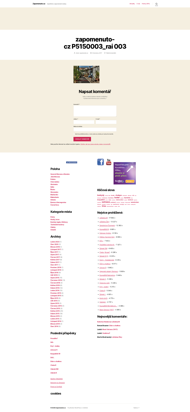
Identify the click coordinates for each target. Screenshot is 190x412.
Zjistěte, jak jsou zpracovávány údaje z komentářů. (95, 144)
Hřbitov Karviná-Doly (107, 237)
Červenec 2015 (56, 306)
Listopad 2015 (55, 296)
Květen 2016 (55, 285)
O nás (138, 3)
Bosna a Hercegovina (58, 202)
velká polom (133, 204)
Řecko (52, 189)
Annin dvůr (103, 298)
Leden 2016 (54, 290)
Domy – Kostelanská (106, 260)
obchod (130, 200)
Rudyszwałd (127, 202)
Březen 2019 (55, 247)
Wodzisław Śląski (110, 206)
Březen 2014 (55, 324)
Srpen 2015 (54, 303)
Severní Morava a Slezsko (60, 174)
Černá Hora (54, 205)
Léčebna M (103, 218)
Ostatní (53, 230)
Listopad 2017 (55, 249)
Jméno (75, 119)
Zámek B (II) (103, 256)
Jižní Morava (55, 177)
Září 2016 (54, 275)
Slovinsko (54, 184)
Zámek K (53, 373)
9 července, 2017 (97, 53)
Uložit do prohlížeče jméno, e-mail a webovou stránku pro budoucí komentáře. (94, 134)
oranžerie (99, 202)
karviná (127, 198)
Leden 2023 (54, 242)
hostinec (111, 198)
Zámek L (102, 294)
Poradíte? (54, 338)
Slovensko (54, 192)
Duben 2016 (54, 288)
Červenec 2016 (56, 280)
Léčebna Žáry (104, 222)
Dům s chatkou (56, 361)
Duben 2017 (54, 262)
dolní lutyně (124, 195)
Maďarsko (54, 195)
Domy (52, 217)
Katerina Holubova (104, 322)
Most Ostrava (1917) (106, 310)
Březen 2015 (55, 316)
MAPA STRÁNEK (56, 379)
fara (135, 195)
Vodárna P (106, 333)
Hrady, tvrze (54, 219)
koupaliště (101, 200)
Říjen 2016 (54, 273)
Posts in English (56, 387)
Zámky (53, 227)
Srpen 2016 (54, 278)
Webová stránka (77, 126)
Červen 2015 (55, 308)
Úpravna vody (104, 283)
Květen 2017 (55, 260)
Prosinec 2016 (55, 267)
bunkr (113, 195)
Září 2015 (54, 301)
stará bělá (104, 204)
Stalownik (99, 204)
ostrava (106, 202)
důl (133, 195)
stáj (111, 204)
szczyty (122, 204)
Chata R (53, 365)
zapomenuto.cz (84, 53)
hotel (116, 197)
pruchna (118, 202)
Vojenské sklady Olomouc (108, 271)
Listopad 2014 (55, 321)
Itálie (52, 187)
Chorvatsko (54, 182)
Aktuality (132, 3)
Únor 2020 (54, 244)
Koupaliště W (55, 354)
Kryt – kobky (55, 346)
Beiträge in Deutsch (57, 383)
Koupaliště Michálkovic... (108, 306)
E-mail (98, 119)
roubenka (122, 202)
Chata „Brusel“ (104, 252)
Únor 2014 (54, 326)
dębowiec (130, 195)
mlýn (110, 199)
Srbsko (53, 200)
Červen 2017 (55, 257)
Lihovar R (53, 350)
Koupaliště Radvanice (107, 275)
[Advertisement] (95, 18)
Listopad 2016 (55, 270)
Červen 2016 (55, 283)
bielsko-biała (107, 195)
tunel (126, 204)
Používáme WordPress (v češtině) (78, 408)
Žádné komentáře (111, 53)
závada (115, 206)
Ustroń (128, 204)
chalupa (118, 195)
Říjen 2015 (54, 298)
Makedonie (54, 197)
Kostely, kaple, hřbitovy (59, 222)
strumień (108, 204)
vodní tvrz (99, 206)
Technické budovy (57, 225)
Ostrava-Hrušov (105, 233)
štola (119, 206)
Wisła (104, 206)
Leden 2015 (54, 319)
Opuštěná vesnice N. (107, 245)
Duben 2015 (54, 314)
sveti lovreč (116, 204)
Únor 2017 (54, 265)
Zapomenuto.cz (39, 4)
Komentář (76, 104)
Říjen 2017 (54, 252)
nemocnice (119, 200)
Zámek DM (54, 369)
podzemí (113, 202)
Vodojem (102, 302)
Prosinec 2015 (55, 293)
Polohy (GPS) (146, 3)
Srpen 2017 (54, 255)
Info (51, 342)
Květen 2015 (55, 311)
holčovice (104, 197)
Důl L (52, 357)
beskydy (100, 195)
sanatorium (135, 202)
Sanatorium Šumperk (107, 225)
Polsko (52, 179)
